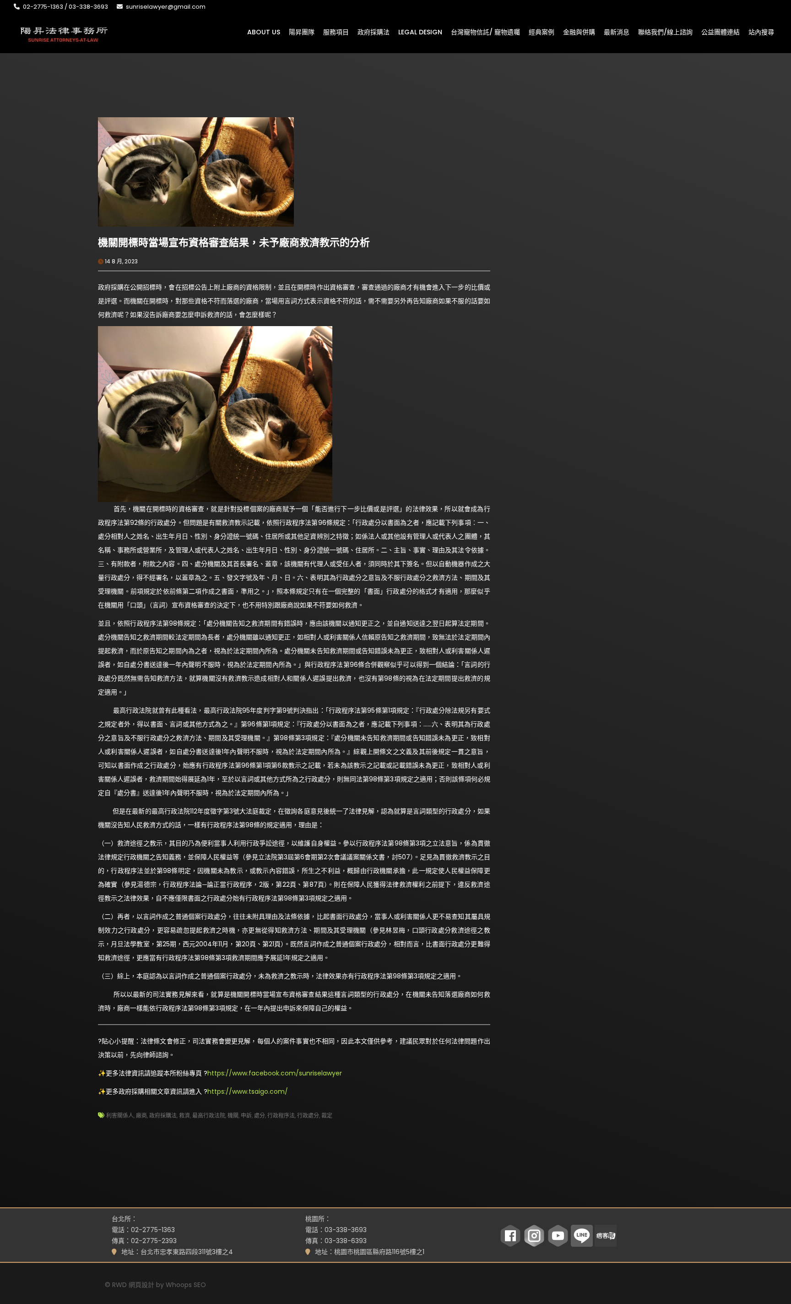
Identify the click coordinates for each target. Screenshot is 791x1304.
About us (263, 31)
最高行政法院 (208, 1115)
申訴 (246, 1115)
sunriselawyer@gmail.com (166, 6)
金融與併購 (579, 31)
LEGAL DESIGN (420, 31)
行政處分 (308, 1115)
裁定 (326, 1115)
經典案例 (541, 31)
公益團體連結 (720, 31)
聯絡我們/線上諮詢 (665, 31)
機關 (233, 1115)
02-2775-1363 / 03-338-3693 (65, 6)
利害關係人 (120, 1115)
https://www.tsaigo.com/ (247, 1091)
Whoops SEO (186, 1284)
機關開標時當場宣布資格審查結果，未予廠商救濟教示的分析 (234, 242)
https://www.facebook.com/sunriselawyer (274, 1073)
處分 (259, 1115)
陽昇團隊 (301, 31)
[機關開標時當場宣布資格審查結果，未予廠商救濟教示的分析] (196, 171)
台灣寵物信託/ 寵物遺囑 (485, 31)
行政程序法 (281, 1115)
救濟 (184, 1115)
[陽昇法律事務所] (64, 33)
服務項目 (336, 31)
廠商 (141, 1115)
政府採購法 (374, 31)
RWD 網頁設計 (133, 1284)
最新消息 (616, 31)
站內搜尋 (761, 31)
